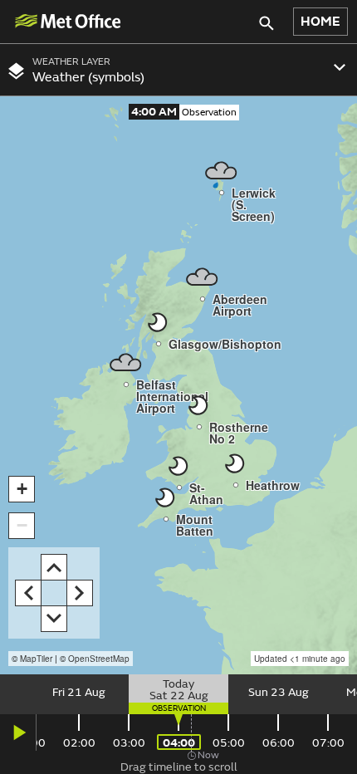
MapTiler (36, 658)
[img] (67, 21)
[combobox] (178, 69)
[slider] (178, 694)
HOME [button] (320, 21)
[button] (21, 489)
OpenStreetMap (99, 658)
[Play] (18, 732)
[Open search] (269, 22)
